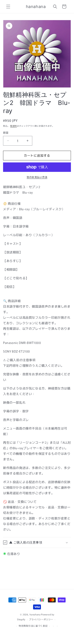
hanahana (35, 614)
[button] (8, 6)
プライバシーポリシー (41, 619)
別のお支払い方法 (37, 177)
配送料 (13, 125)
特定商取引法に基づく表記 (33, 625)
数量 (6, 132)
